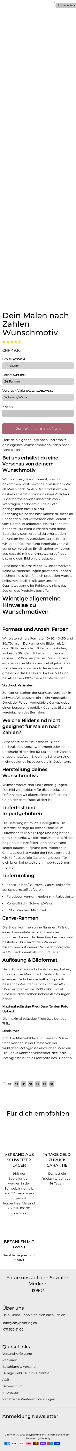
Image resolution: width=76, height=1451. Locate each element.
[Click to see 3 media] (32, 298)
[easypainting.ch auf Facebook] (33, 1290)
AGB (5, 1379)
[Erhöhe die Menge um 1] (70, 413)
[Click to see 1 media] (7, 298)
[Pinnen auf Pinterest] (30, 1084)
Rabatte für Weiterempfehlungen (28, 1399)
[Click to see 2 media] (20, 298)
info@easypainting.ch (19, 1323)
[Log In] (52, 5)
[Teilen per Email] (44, 1084)
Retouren (9, 1360)
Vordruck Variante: (27, 390)
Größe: (13, 359)
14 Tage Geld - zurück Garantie (25, 1373)
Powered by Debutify (38, 1438)
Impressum (11, 1392)
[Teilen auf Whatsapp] (37, 1084)
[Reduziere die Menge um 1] (6, 413)
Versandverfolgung (17, 1354)
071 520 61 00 (13, 1329)
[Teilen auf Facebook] (16, 1084)
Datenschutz (12, 1386)
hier (48, 937)
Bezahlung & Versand (19, 1366)
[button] (12, 342)
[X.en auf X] (23, 1084)
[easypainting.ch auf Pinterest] (38, 1290)
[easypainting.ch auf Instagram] (42, 1290)
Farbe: (14, 375)
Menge (7, 406)
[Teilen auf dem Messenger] (51, 1084)
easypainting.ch (35, 1434)
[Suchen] (4, 6)
